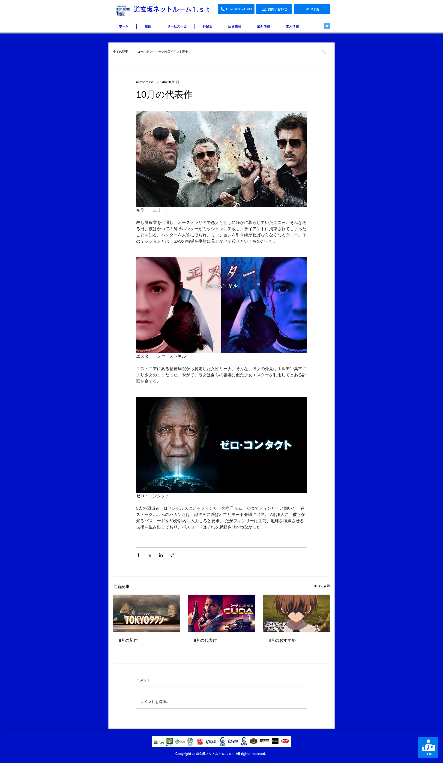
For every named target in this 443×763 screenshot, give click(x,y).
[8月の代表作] (221, 613)
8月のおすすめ (282, 640)
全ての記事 (120, 51)
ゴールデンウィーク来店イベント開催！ (164, 51)
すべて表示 (322, 586)
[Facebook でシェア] (138, 555)
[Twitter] (327, 26)
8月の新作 (128, 640)
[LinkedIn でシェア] (161, 555)
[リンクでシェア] (172, 555)
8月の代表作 (205, 640)
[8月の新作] (146, 613)
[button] (324, 52)
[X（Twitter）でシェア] (149, 555)
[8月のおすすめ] (296, 613)
